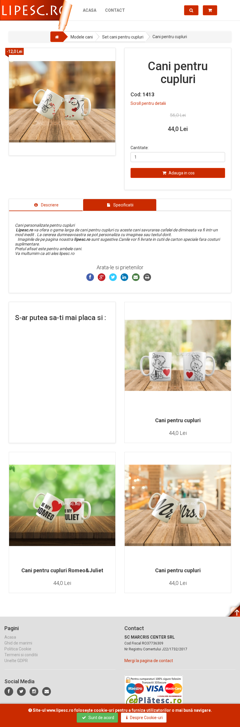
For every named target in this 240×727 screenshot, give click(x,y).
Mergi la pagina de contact (148, 660)
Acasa (89, 10)
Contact (115, 10)
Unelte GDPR (16, 660)
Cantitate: (140, 147)
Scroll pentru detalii (148, 103)
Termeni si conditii (21, 654)
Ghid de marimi (18, 643)
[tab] (46, 205)
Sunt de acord (101, 717)
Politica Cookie (17, 649)
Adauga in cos (181, 173)
